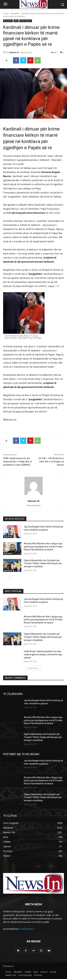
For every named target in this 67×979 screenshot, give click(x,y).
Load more (32, 668)
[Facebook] (16, 60)
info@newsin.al (26, 928)
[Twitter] (23, 60)
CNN (57, 286)
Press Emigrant (25, 21)
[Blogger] (18, 951)
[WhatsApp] (37, 60)
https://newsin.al (33, 505)
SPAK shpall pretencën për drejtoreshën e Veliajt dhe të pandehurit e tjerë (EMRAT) (17, 461)
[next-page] (10, 577)
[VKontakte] (49, 951)
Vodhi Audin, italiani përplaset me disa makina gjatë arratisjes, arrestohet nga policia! (43, 654)
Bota (16, 21)
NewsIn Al (14, 52)
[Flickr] (33, 951)
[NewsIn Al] (5, 52)
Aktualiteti (15, 13)
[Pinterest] (30, 60)
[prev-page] (5, 577)
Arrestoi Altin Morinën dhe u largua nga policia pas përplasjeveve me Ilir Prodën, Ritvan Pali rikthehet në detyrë (43, 546)
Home (6, 13)
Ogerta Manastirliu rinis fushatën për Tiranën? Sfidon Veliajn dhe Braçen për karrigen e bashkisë (43, 563)
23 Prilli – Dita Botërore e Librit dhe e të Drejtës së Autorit (51, 461)
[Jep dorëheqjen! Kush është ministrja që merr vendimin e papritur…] (12, 531)
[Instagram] (41, 951)
